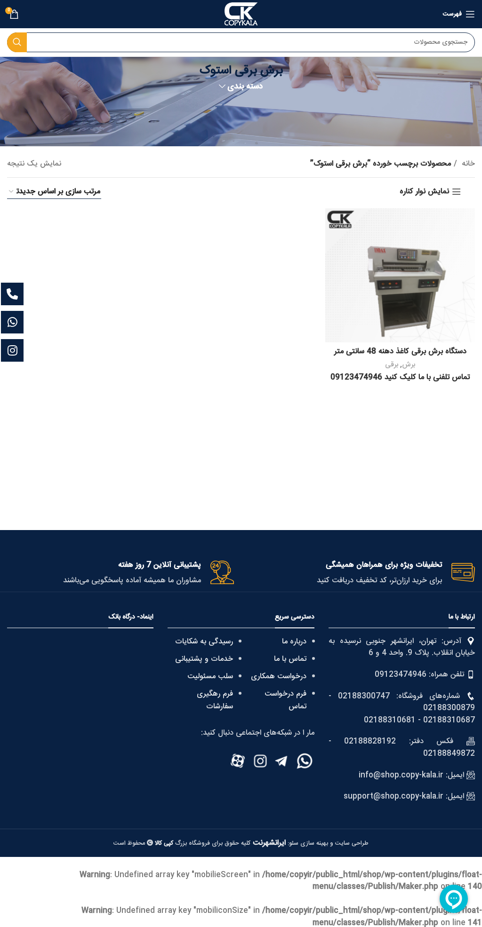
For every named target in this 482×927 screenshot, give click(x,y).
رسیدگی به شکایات (204, 641)
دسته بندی (245, 87)
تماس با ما (290, 659)
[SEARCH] (17, 42)
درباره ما (294, 641)
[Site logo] (241, 14)
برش (408, 365)
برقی (391, 365)
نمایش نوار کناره (424, 191)
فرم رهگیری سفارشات (215, 700)
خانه (467, 164)
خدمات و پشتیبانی (204, 659)
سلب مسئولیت (210, 676)
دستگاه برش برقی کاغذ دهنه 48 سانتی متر (400, 351)
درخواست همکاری (278, 676)
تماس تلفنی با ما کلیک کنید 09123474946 (400, 377)
